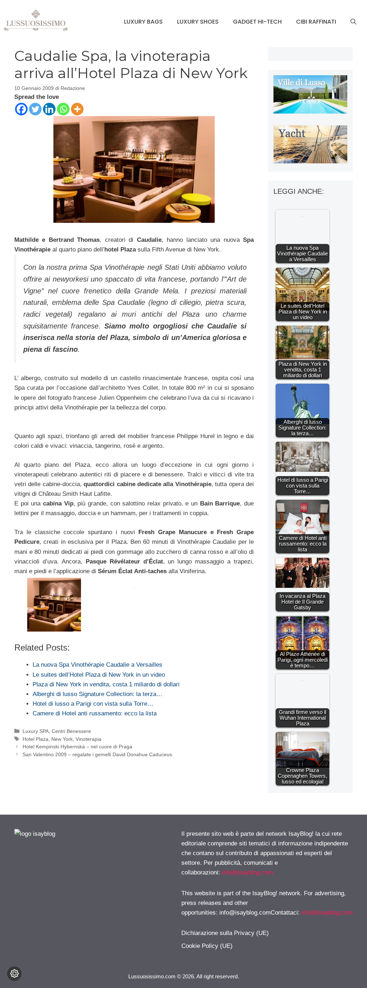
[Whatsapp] (63, 109)
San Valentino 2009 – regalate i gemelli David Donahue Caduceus (97, 754)
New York (62, 739)
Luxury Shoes (198, 22)
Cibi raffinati (316, 22)
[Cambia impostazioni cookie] (14, 974)
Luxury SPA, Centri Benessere (57, 731)
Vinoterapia (88, 739)
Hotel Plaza (35, 739)
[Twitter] (35, 109)
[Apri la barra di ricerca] (353, 22)
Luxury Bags (143, 22)
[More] (77, 109)
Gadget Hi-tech (257, 22)
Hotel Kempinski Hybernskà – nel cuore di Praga (77, 746)
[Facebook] (21, 109)
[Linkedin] (49, 109)
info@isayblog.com (247, 872)
